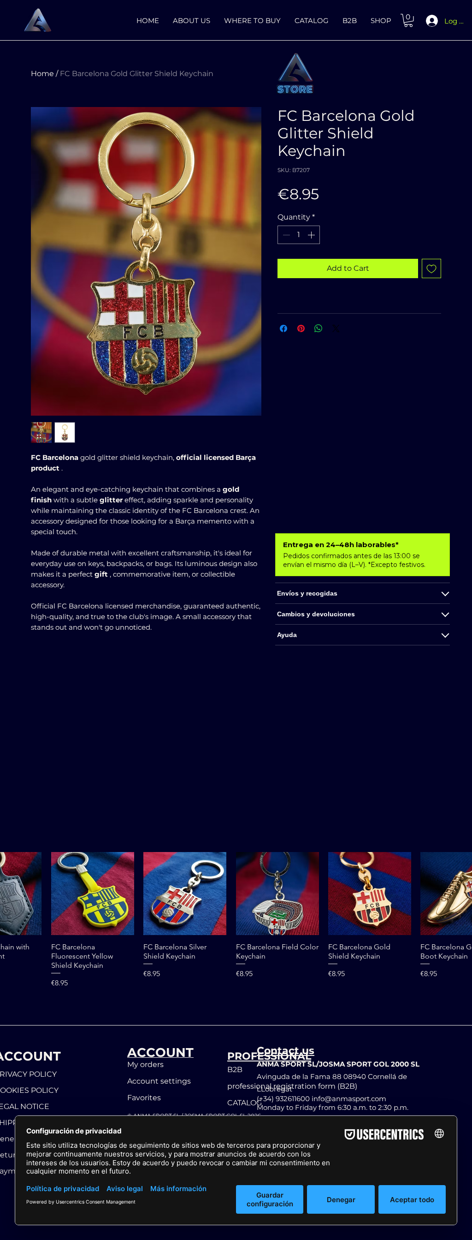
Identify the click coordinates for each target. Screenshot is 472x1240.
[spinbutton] (299, 235)
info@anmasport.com (349, 1098)
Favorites (144, 1097)
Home (42, 73)
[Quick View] (92, 893)
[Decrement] (285, 235)
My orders (145, 1064)
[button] (408, 20)
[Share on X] (336, 328)
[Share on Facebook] (283, 328)
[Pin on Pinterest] (301, 328)
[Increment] (312, 235)
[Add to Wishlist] (431, 268)
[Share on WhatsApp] (318, 328)
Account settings (158, 1081)
